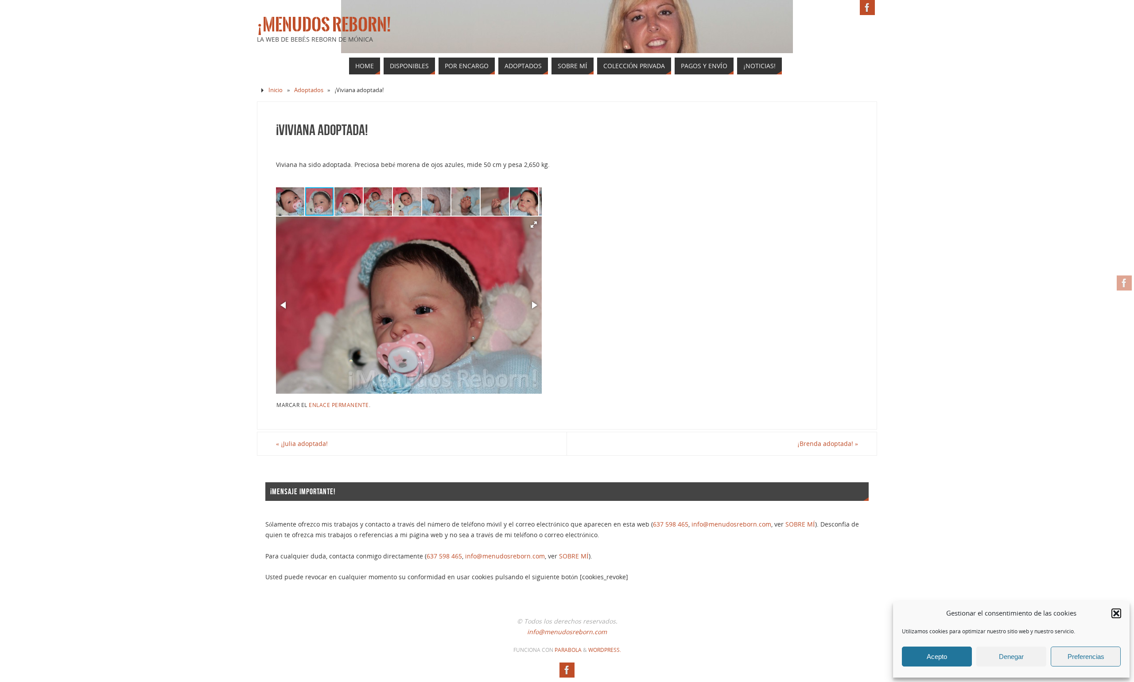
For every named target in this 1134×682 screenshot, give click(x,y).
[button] (1116, 613)
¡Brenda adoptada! (827, 443)
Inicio (275, 90)
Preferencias (1086, 656)
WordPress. (604, 650)
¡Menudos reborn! (324, 25)
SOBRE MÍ (800, 524)
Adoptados (308, 90)
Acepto (937, 656)
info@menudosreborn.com (731, 524)
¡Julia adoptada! (302, 443)
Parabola (568, 650)
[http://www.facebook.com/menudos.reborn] (1124, 283)
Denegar (1011, 656)
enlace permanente (339, 404)
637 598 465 (670, 524)
